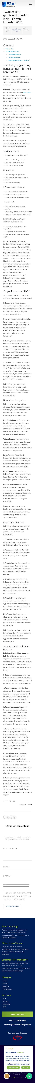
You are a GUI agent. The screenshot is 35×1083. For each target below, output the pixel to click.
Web (4, 999)
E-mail (7, 876)
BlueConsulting (23, 1078)
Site (5, 885)
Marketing (6, 1004)
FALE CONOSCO (17, 1014)
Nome (6, 867)
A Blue (5, 984)
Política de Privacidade (13, 1064)
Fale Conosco (7, 989)
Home (5, 981)
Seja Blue (6, 986)
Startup (5, 1001)
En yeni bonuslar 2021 (13, 52)
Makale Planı (10, 49)
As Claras (20, 1052)
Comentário (10, 848)
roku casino (27, 92)
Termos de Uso (25, 1064)
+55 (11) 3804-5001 (17, 1020)
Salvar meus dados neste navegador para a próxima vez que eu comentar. (17, 896)
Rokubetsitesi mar (16, 31)
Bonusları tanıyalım (15, 54)
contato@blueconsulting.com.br (17, 1025)
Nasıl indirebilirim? (14, 57)
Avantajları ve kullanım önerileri (19, 60)
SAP (4, 1007)
